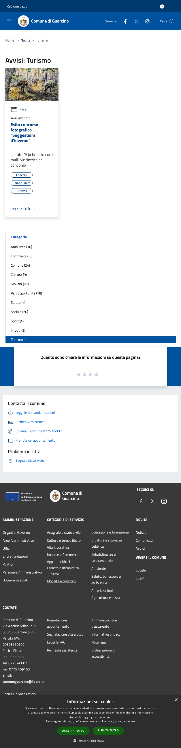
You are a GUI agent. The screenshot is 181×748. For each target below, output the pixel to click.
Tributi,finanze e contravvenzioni (103, 557)
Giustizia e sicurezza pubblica (106, 543)
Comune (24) (20, 265)
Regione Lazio (17, 6)
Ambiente (98, 568)
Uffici (6, 548)
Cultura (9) (19, 274)
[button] (90, 740)
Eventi (140, 578)
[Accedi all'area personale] (162, 6)
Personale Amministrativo (22, 572)
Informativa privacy (106, 634)
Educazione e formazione (110, 532)
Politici (8, 564)
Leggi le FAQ (56, 642)
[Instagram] (145, 21)
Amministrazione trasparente (104, 623)
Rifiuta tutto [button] (108, 730)
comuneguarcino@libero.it (23, 681)
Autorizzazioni (102, 590)
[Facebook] (123, 21)
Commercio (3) (21, 256)
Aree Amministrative (18, 540)
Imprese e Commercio (63, 554)
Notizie (141, 532)
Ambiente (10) (21, 246)
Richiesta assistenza (62, 650)
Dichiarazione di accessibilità (103, 653)
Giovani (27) (20, 284)
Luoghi (141, 570)
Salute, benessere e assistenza (106, 579)
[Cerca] (171, 21)
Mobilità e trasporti (61, 581)
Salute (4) (18, 302)
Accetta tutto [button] (73, 731)
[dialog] (90, 721)
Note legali (99, 642)
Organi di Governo (16, 532)
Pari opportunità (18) (26, 293)
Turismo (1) (19, 339)
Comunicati (144, 540)
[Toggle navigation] (8, 20)
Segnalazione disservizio (65, 634)
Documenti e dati (15, 580)
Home (9, 40)
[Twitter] (134, 21)
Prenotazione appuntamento (58, 623)
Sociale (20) (19, 311)
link (133, 721)
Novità (25, 40)
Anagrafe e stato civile (64, 532)
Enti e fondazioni (15, 556)
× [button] (176, 700)
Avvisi (23, 109)
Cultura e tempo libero (64, 540)
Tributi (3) (18, 330)
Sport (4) (17, 321)
